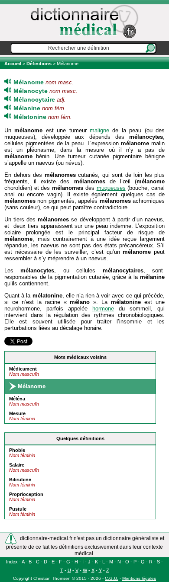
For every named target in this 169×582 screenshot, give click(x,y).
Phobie (17, 450)
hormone (103, 308)
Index (12, 561)
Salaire (16, 464)
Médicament (23, 368)
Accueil (13, 63)
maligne (99, 130)
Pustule (17, 509)
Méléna (17, 398)
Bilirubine (20, 479)
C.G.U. (111, 578)
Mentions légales (139, 578)
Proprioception (26, 494)
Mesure (17, 413)
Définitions (39, 63)
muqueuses (111, 188)
